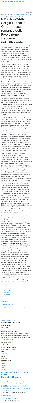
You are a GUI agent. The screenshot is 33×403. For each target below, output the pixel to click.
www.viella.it (5, 399)
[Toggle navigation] (3, 4)
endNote (3, 365)
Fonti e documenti (9, 291)
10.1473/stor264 (9, 339)
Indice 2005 (4, 301)
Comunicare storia (10, 289)
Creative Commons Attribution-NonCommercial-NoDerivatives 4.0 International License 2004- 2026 (15, 388)
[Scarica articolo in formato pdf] (14, 307)
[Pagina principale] (12, 1)
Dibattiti (6, 293)
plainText (4, 363)
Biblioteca (7, 294)
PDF (30, 46)
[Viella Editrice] (6, 395)
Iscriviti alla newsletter (8, 320)
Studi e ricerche (9, 287)
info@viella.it (14, 399)
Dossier (6, 285)
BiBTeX (3, 367)
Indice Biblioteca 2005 (8, 304)
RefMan (3, 369)
